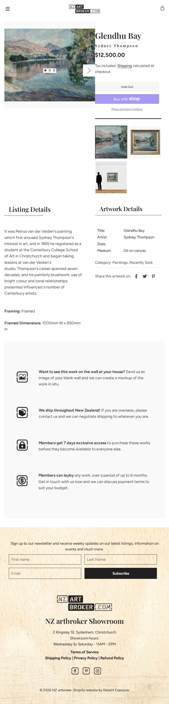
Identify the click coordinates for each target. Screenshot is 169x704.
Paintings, (120, 262)
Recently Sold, (141, 262)
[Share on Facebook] (136, 275)
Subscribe (120, 573)
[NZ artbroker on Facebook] (75, 673)
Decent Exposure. (116, 690)
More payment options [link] (127, 109)
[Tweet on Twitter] (144, 275)
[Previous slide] (10, 71)
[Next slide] (89, 71)
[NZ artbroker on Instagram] (97, 673)
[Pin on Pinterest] (153, 275)
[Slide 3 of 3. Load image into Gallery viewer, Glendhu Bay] (54, 70)
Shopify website (85, 690)
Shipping (124, 65)
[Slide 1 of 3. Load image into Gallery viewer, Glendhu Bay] (45, 70)
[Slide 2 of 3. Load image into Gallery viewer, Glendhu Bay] (50, 70)
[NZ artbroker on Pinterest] (86, 673)
